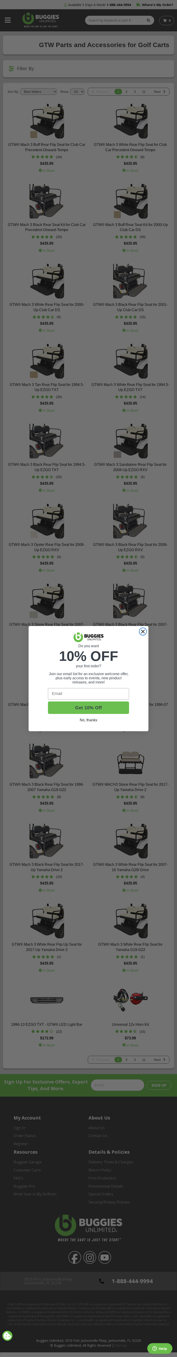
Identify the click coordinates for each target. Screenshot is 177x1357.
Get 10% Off (88, 707)
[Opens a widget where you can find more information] (159, 1349)
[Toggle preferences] (7, 1336)
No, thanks (88, 720)
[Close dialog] (143, 631)
